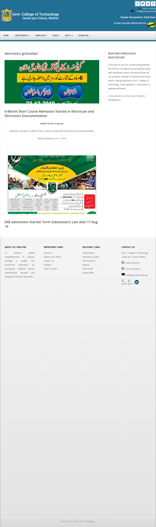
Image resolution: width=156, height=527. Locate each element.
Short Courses (50, 269)
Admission (40, 35)
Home (6, 35)
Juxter (75, 521)
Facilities (47, 265)
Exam (55, 35)
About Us (48, 253)
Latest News (88, 272)
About (68, 35)
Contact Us (49, 261)
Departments (21, 35)
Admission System (91, 257)
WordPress (91, 521)
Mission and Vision (52, 257)
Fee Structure (89, 261)
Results (86, 265)
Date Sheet (88, 269)
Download (83, 35)
